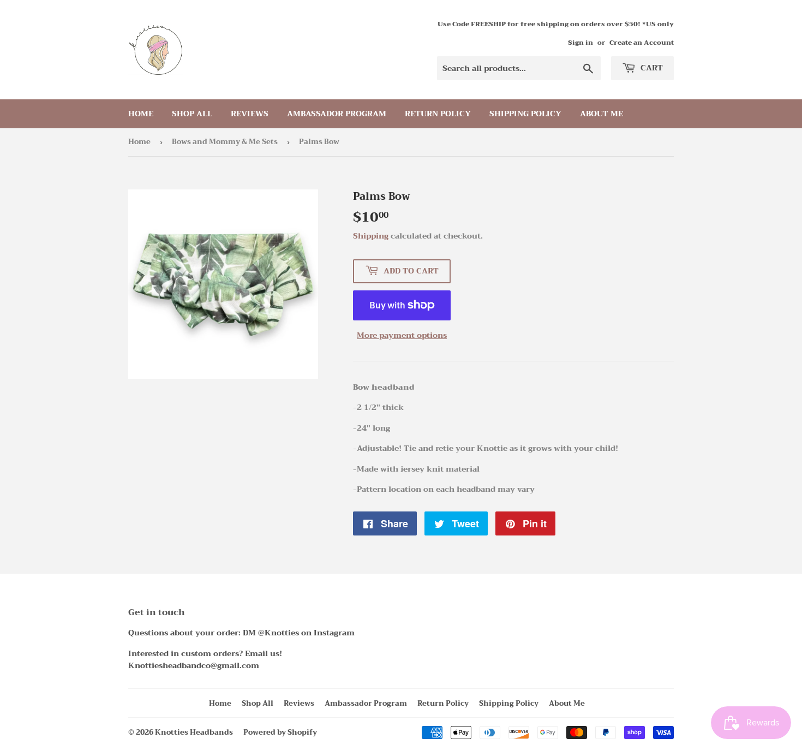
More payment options (402, 335)
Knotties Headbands (194, 732)
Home (140, 113)
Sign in (580, 42)
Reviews (249, 113)
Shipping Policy (525, 113)
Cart (650, 67)
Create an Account (641, 42)
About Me (601, 113)
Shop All (192, 113)
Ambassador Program (336, 113)
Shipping (370, 235)
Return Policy (438, 113)
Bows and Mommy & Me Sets (225, 141)
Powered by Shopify (280, 732)
